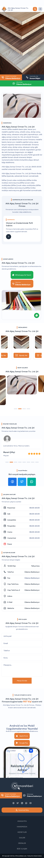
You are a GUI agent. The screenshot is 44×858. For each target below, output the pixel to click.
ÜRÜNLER (22, 843)
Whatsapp (34, 795)
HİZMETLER (22, 832)
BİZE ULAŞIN (22, 849)
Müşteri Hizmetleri (12, 795)
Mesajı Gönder (22, 681)
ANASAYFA (22, 821)
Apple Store (23, 736)
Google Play (23, 743)
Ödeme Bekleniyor (32, 572)
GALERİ (22, 838)
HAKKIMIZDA (22, 827)
